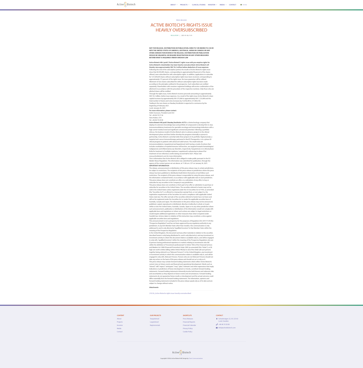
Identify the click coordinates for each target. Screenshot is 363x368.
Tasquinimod (154, 319)
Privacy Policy (188, 328)
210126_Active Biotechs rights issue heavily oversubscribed (170, 293)
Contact (232, 5)
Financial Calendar (189, 325)
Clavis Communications (196, 358)
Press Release (181, 20)
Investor (211, 5)
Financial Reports (189, 322)
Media (222, 5)
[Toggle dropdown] (177, 4)
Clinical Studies (198, 5)
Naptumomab (155, 325)
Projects (183, 5)
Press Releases (188, 319)
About (173, 5)
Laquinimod (154, 322)
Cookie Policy (187, 332)
